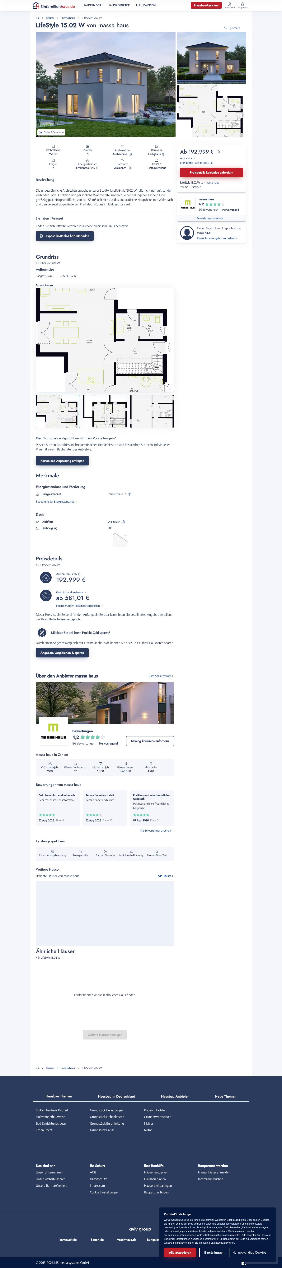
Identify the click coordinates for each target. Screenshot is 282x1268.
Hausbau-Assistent (206, 5)
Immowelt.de (68, 1240)
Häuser (50, 17)
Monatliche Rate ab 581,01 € (196, 162)
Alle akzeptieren (180, 1252)
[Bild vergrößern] (168, 385)
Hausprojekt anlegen (158, 1185)
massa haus (68, 17)
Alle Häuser (164, 875)
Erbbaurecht (44, 1130)
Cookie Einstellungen (104, 1192)
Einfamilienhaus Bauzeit (52, 1110)
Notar (148, 1130)
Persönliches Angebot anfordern (216, 238)
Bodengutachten (155, 1110)
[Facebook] (244, 1262)
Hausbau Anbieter (175, 1096)
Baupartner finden (156, 1192)
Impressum (97, 1185)
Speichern (234, 28)
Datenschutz (98, 1179)
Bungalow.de (155, 1240)
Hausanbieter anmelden (214, 1172)
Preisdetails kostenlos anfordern (211, 172)
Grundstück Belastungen (106, 1110)
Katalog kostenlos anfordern (150, 741)
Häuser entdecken (156, 1172)
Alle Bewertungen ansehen (155, 830)
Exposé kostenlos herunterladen (67, 236)
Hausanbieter (118, 5)
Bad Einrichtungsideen (51, 1123)
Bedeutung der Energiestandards (55, 501)
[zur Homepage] (39, 17)
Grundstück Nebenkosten (107, 1117)
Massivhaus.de (126, 1240)
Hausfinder (91, 5)
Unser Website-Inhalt (50, 1179)
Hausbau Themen (59, 1096)
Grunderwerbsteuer (157, 1117)
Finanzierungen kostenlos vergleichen (78, 605)
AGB (93, 1172)
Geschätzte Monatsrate (69, 592)
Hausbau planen (155, 1179)
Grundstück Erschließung (107, 1123)
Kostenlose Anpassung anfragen (62, 461)
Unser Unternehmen (49, 1172)
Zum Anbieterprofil (160, 675)
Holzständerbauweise (50, 1117)
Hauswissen (146, 5)
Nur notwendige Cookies (249, 1252)
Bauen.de (97, 1240)
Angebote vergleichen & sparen (62, 653)
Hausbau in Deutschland (116, 1096)
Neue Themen (225, 1096)
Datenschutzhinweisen (222, 1242)
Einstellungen (214, 1252)
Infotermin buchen (210, 1179)
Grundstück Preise (102, 1130)
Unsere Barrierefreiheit (51, 1185)
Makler (148, 1123)
